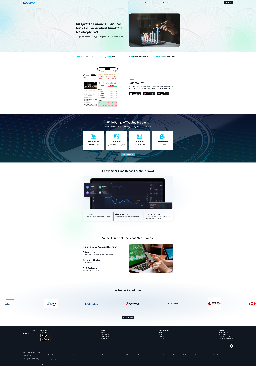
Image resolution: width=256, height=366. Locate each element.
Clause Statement (105, 336)
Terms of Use (230, 364)
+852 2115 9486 (222, 334)
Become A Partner (128, 317)
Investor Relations (165, 2)
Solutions (161, 334)
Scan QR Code (43, 332)
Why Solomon (104, 332)
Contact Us (229, 2)
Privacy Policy (223, 364)
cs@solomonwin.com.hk (224, 336)
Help (155, 2)
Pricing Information (128, 154)
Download (147, 2)
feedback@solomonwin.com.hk (226, 338)
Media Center (104, 338)
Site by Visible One (51, 364)
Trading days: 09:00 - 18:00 (225, 332)
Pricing (139, 2)
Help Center (161, 336)
